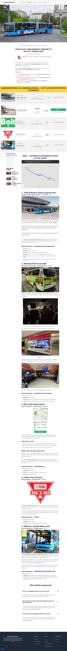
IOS (50, 240)
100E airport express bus (25, 74)
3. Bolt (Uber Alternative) (10, 160)
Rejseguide (29, 2)
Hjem (21, 45)
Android (47, 240)
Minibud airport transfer (31, 77)
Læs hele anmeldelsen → (58, 97)
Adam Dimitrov (30, 56)
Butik (35, 2)
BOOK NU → (58, 109)
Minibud (23, 293)
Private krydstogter (37, 643)
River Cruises (36, 639)
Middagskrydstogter (37, 641)
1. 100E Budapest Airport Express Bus (11, 157)
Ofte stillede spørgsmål (10, 165)
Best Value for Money (22, 110)
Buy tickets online (31, 401)
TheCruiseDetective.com (49, 643)
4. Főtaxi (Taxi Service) (9, 162)
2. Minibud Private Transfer (10, 159)
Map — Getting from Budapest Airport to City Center (12, 155)
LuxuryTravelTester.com (48, 646)
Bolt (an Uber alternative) (22, 80)
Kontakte (45, 2)
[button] (22, 2)
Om (40, 2)
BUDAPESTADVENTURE (9, 2)
